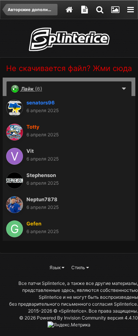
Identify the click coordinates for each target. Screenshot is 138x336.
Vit (30, 151)
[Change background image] (115, 9)
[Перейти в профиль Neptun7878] (14, 204)
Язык (55, 267)
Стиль (78, 267)
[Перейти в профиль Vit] (14, 156)
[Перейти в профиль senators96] (14, 107)
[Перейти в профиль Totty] (14, 132)
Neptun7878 (42, 199)
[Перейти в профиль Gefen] (14, 228)
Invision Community (85, 318)
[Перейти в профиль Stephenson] (14, 180)
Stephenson (41, 175)
